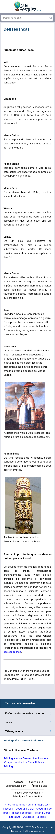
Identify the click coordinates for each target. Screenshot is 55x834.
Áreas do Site (39, 785)
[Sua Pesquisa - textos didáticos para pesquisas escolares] (27, 11)
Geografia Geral (25, 808)
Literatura (14, 816)
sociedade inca (12, 652)
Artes (8, 804)
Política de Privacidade (27, 792)
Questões (28, 816)
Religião (41, 816)
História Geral (42, 812)
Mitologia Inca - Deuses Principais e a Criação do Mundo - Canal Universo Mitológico (26, 762)
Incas (8, 722)
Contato (18, 781)
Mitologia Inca (14, 731)
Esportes (43, 804)
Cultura (32, 804)
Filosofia (8, 808)
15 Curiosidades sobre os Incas (24, 713)
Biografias (19, 804)
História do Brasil (22, 812)
